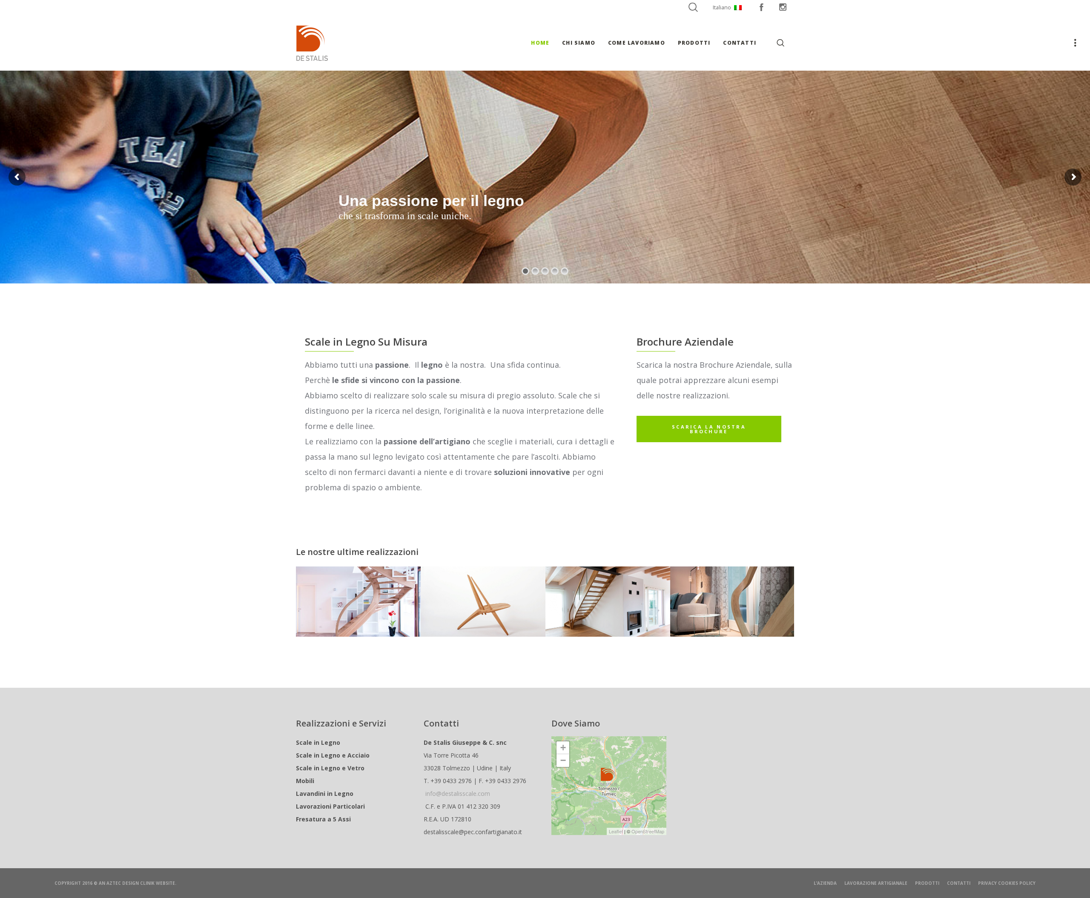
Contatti (958, 883)
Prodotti (927, 883)
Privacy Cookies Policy (1007, 883)
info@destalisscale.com (457, 793)
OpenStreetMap (647, 831)
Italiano (722, 7)
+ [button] (563, 747)
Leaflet (616, 831)
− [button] (563, 760)
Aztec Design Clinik (130, 883)
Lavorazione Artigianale (875, 883)
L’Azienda (825, 883)
